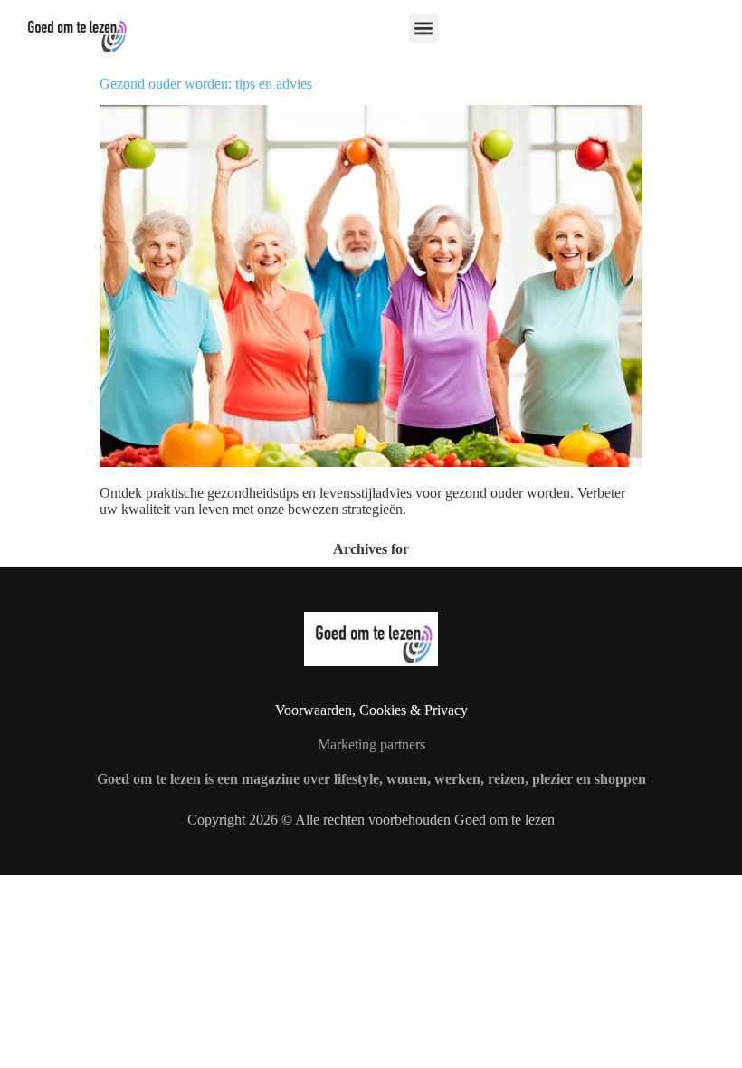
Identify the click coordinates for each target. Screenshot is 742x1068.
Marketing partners (371, 744)
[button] (424, 28)
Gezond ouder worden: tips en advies (206, 83)
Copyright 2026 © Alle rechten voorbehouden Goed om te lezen (371, 819)
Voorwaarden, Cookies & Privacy (371, 710)
